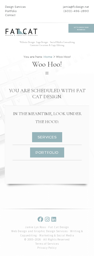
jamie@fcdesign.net (76, 7)
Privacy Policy (47, 247)
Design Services (15, 7)
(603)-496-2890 (76, 11)
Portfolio (11, 11)
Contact (10, 15)
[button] (47, 73)
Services (47, 137)
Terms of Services (47, 243)
